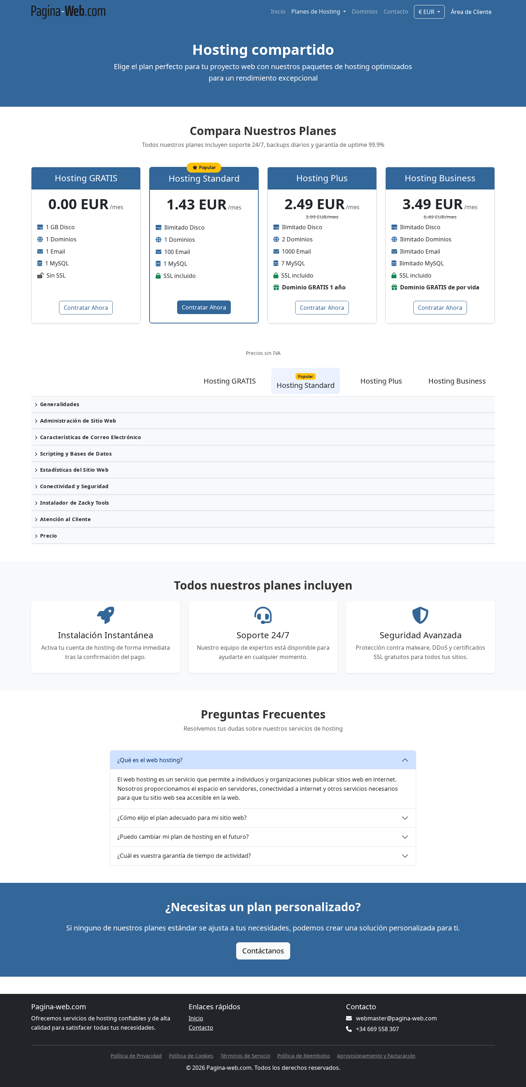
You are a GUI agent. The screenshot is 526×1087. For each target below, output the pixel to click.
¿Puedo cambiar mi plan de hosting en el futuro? (183, 837)
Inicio (278, 11)
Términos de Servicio (245, 1055)
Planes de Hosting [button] (316, 11)
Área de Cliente (471, 12)
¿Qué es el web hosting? (149, 760)
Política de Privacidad (136, 1055)
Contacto (396, 11)
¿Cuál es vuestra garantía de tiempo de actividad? (184, 856)
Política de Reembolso (303, 1055)
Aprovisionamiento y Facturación (376, 1055)
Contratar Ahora (86, 308)
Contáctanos (263, 951)
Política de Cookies (191, 1055)
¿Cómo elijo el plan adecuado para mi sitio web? (182, 818)
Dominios (365, 11)
